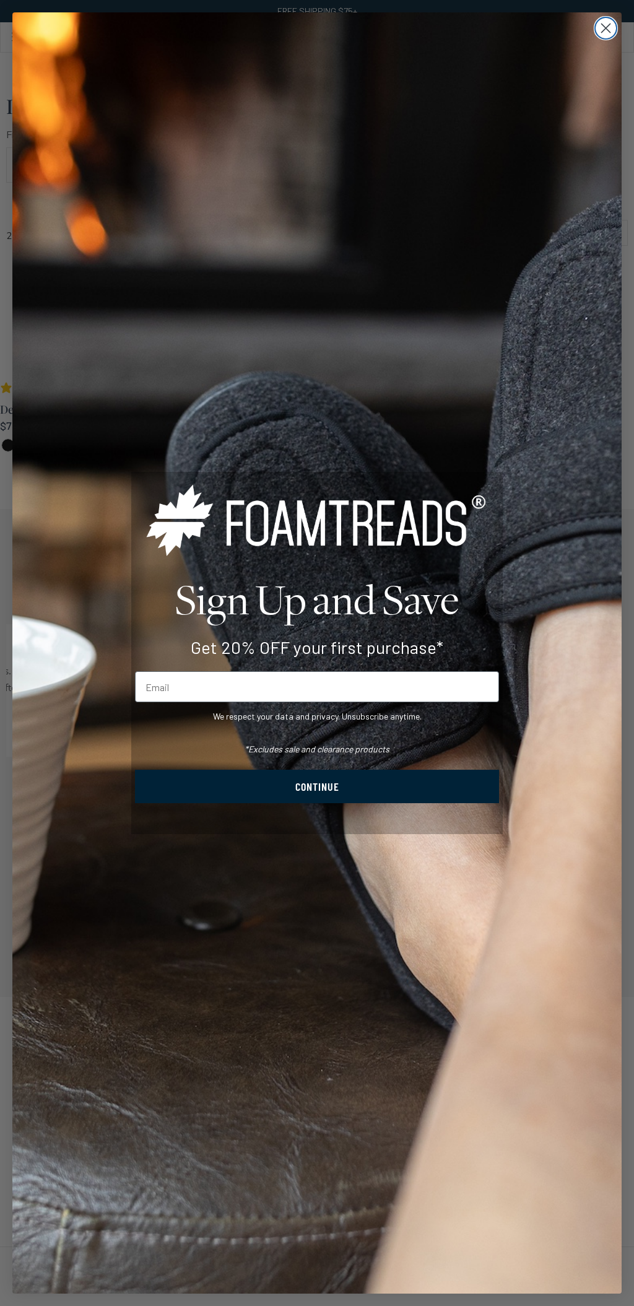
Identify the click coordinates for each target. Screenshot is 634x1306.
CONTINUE (317, 786)
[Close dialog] (606, 28)
